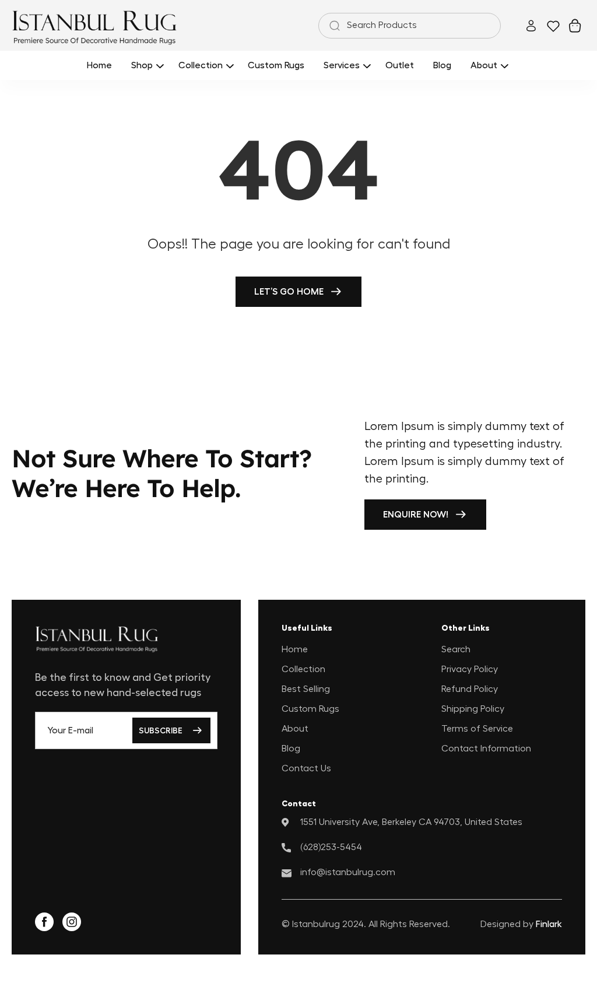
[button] (145, 65)
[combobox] (409, 26)
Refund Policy (469, 689)
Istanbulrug (316, 924)
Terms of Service (477, 728)
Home (295, 649)
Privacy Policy (469, 669)
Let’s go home (289, 291)
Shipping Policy (472, 709)
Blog (291, 748)
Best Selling (306, 689)
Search (455, 649)
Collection (303, 669)
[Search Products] (332, 26)
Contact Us (306, 768)
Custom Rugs (310, 709)
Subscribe (160, 730)
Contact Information (486, 748)
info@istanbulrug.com (347, 872)
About (295, 728)
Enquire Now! (415, 514)
